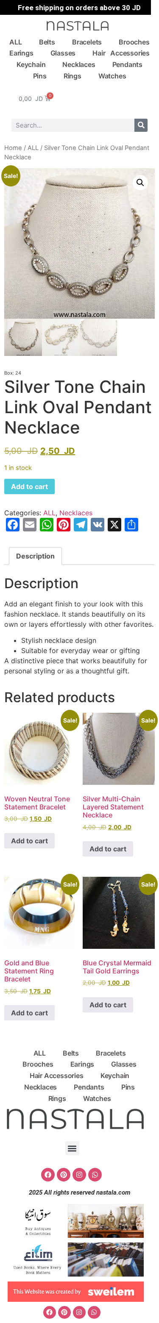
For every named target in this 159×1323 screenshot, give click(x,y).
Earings (21, 53)
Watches (112, 76)
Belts (47, 42)
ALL (15, 42)
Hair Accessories (121, 53)
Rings (72, 76)
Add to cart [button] (29, 841)
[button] (140, 182)
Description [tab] (35, 556)
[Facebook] (48, 1174)
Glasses (63, 53)
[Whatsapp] (95, 1174)
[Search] (141, 125)
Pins (40, 76)
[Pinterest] (63, 1174)
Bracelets (87, 42)
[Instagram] (79, 1174)
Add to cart (29, 486)
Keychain (31, 64)
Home (13, 148)
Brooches (134, 42)
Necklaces (78, 64)
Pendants (127, 64)
